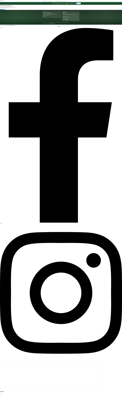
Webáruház (71, 3)
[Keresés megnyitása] (75, 3)
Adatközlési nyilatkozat (59, 22)
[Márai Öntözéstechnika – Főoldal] (44, 3)
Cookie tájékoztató (64, 22)
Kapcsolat (78, 3)
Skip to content (2, 0)
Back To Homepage (2, 9)
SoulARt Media (47, 15)
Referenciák (61, 3)
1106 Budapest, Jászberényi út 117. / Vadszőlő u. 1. (70, 14)
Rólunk (53, 3)
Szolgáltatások (57, 3)
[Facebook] (78, 1)
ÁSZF (55, 22)
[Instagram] (80, 1)
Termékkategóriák (66, 3)
